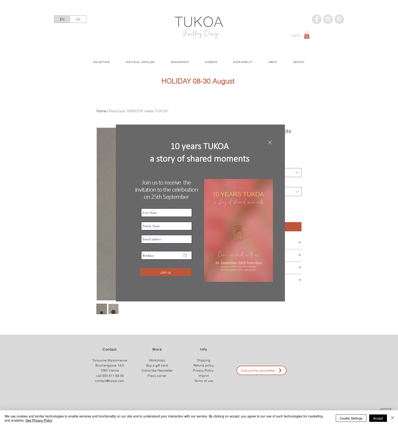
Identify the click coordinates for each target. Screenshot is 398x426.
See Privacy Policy (39, 420)
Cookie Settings (351, 418)
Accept (378, 418)
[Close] (392, 418)
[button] (270, 142)
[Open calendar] (185, 255)
